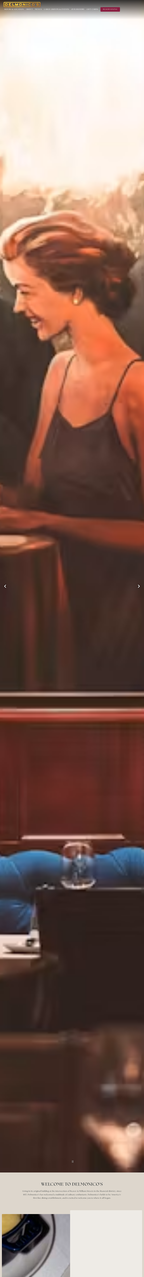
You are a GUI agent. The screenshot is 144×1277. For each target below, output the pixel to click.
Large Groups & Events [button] (56, 9)
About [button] (29, 9)
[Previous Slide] (5, 638)
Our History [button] (77, 9)
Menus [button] (38, 9)
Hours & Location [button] (14, 9)
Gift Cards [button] (92, 9)
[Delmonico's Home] (22, 4)
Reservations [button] (110, 9)
